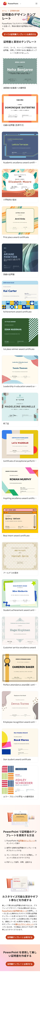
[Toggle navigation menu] (36, 3)
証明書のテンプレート (26, 841)
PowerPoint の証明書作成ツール (14, 911)
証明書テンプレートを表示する (20, 937)
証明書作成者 (14, 11)
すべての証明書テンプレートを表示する (20, 34)
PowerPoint (13, 3)
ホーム (4, 11)
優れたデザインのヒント (24, 924)
